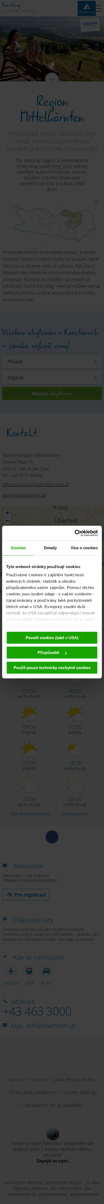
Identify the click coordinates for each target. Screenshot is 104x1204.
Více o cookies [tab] (84, 548)
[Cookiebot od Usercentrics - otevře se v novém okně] (75, 533)
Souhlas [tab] (18, 548)
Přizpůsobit (49, 652)
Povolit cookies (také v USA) (52, 637)
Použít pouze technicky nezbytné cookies (52, 667)
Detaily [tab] (50, 548)
